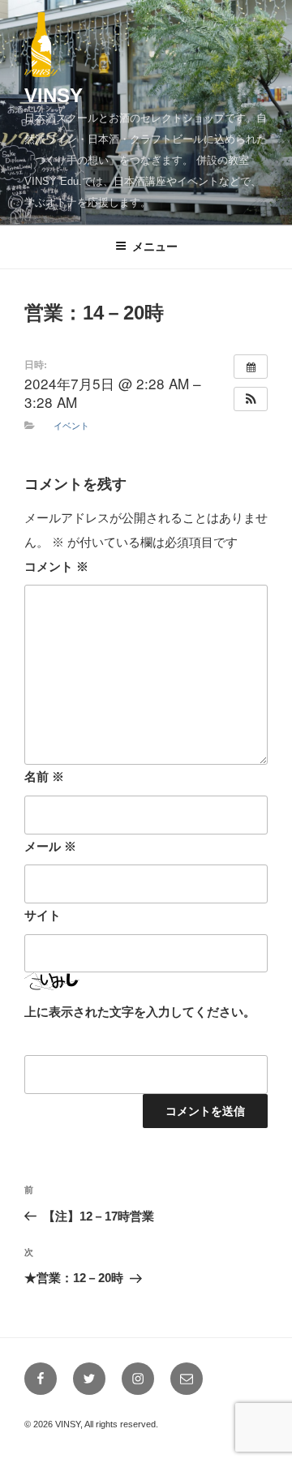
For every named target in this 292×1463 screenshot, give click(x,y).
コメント (56, 566)
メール (50, 846)
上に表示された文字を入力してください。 (140, 1012)
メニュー (155, 246)
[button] (250, 399)
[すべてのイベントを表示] (251, 366)
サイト (42, 915)
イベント (71, 424)
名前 (44, 776)
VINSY (53, 95)
